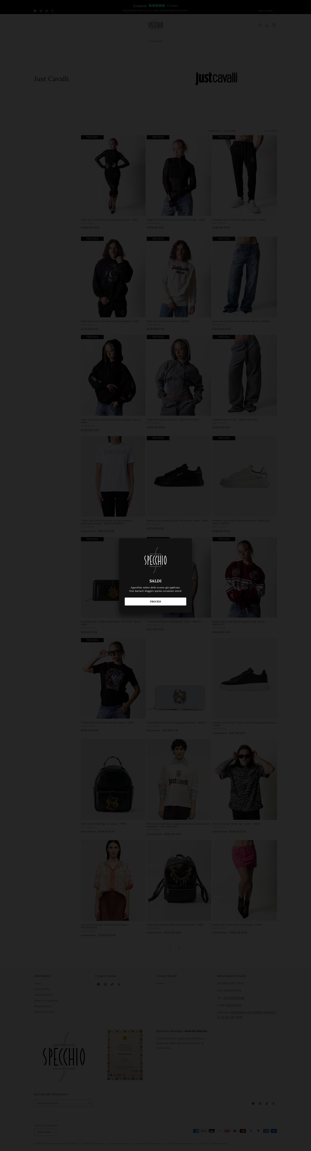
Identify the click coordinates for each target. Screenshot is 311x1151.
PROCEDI (155, 601)
